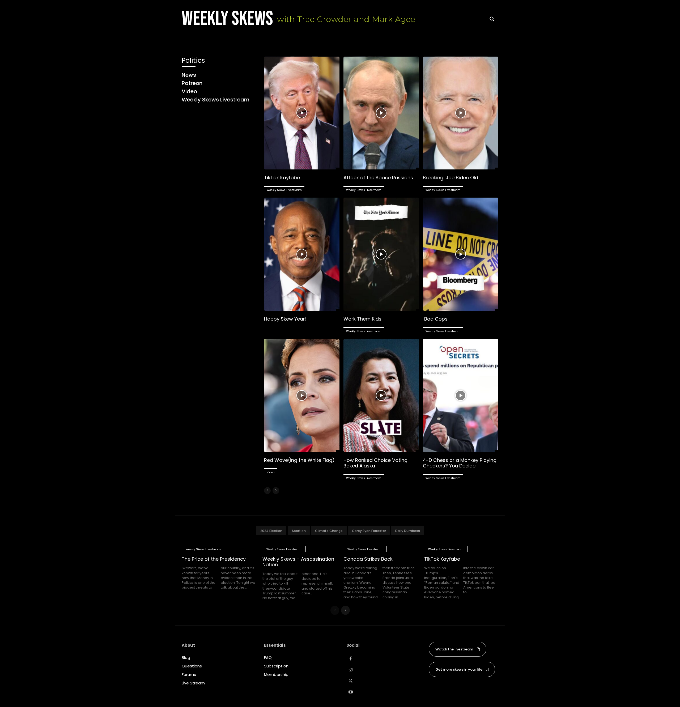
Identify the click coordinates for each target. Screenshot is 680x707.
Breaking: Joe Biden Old (450, 177)
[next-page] (345, 610)
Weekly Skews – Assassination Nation (298, 562)
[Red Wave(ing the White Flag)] (301, 395)
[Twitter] (350, 681)
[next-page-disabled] (276, 490)
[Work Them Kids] (381, 254)
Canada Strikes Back (368, 559)
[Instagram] (350, 670)
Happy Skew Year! (285, 319)
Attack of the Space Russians (378, 177)
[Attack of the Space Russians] (381, 113)
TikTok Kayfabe (282, 177)
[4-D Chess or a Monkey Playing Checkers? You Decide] (460, 395)
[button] (492, 18)
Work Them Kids (362, 319)
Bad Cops (435, 319)
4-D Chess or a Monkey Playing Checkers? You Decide (459, 463)
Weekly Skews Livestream (284, 190)
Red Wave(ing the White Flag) (299, 460)
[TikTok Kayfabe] (301, 113)
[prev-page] (267, 490)
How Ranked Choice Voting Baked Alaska (375, 463)
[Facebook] (350, 658)
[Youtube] (350, 692)
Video (270, 472)
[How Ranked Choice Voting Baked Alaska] (381, 395)
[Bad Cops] (460, 254)
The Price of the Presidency (214, 559)
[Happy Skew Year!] (301, 254)
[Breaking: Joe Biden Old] (460, 113)
